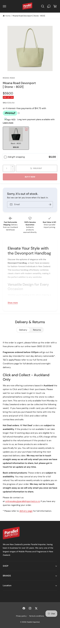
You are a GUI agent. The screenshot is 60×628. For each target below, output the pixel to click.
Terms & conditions (36, 616)
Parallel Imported (33, 622)
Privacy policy (21, 616)
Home (7, 16)
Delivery (23, 329)
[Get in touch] (49, 6)
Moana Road (9, 78)
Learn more (8, 122)
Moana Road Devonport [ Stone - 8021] (29, 16)
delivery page (26, 511)
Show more (13, 302)
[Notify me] (50, 204)
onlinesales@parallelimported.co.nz (22, 501)
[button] (4, 6)
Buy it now (30, 177)
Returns (37, 329)
